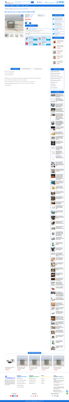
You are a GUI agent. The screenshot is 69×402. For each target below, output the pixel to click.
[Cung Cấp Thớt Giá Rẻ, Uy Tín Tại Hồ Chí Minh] (53, 288)
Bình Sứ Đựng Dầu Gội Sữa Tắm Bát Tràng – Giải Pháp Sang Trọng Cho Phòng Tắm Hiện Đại (60, 110)
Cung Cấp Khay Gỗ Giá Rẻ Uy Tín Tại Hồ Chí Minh (59, 264)
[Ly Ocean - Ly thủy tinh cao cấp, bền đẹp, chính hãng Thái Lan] (53, 193)
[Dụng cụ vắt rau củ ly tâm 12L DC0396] (54, 47)
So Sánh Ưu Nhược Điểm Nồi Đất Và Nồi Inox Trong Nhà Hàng (60, 203)
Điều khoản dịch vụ (32, 383)
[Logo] (9, 2)
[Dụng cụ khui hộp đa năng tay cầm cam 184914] (54, 57)
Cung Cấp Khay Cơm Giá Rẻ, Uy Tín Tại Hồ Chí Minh (60, 336)
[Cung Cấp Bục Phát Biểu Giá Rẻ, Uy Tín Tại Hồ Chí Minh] (53, 308)
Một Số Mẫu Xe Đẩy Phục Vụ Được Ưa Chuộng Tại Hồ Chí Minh (60, 170)
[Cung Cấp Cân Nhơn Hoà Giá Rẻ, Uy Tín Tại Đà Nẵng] (53, 244)
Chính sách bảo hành (20, 385)
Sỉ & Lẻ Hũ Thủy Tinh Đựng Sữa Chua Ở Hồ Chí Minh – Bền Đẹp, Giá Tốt (60, 187)
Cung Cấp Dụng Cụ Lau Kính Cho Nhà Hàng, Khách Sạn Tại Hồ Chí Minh (59, 207)
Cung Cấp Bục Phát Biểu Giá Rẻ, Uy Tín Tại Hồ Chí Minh (60, 308)
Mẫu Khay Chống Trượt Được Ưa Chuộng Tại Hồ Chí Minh (60, 217)
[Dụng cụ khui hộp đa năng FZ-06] (54, 52)
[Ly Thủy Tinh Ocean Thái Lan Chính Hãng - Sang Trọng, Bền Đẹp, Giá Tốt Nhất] (53, 147)
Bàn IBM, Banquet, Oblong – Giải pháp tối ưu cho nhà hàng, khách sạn (60, 100)
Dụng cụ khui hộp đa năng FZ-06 (60, 51)
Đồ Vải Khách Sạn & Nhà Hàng (56, 78)
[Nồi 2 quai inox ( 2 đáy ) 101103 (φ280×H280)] (46, 360)
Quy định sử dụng (19, 378)
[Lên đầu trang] (67, 396)
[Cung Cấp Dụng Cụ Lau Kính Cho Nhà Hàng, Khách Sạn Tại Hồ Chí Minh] (53, 207)
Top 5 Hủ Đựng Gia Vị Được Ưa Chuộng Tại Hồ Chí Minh (60, 269)
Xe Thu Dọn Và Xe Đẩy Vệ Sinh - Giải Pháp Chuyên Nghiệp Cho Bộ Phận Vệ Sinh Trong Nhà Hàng (60, 164)
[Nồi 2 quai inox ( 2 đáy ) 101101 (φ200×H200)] (22, 360)
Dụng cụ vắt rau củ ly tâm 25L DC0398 (60, 41)
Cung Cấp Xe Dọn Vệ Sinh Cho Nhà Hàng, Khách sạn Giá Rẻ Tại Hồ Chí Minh (60, 304)
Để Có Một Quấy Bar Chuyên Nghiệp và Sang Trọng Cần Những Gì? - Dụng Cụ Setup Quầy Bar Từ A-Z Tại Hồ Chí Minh (60, 294)
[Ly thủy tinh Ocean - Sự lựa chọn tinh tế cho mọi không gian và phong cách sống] (53, 182)
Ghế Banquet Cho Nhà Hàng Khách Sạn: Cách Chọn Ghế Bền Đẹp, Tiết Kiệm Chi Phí (59, 95)
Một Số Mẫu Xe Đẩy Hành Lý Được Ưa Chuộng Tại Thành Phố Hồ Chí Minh (59, 152)
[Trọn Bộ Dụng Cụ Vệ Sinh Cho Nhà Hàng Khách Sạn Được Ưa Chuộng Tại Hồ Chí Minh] (53, 283)
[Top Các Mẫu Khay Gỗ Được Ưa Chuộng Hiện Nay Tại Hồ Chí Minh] (53, 259)
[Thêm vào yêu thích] (22, 15)
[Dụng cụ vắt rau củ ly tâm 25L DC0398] (54, 41)
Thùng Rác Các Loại (54, 82)
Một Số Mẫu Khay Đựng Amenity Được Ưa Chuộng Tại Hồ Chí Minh (60, 222)
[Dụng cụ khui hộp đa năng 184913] (54, 62)
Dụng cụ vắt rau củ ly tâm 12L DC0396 (60, 46)
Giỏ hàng (42, 383)
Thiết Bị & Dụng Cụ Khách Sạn (55, 80)
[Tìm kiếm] (32, 2)
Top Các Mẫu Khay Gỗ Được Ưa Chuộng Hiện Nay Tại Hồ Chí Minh (59, 258)
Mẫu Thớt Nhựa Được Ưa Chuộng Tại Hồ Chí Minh (59, 212)
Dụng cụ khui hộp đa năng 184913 (60, 62)
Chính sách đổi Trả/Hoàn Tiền (21, 383)
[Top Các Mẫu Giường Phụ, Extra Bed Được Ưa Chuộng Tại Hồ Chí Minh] (53, 299)
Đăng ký (42, 381)
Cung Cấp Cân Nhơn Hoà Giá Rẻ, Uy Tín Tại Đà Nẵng (59, 243)
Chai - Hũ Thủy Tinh (54, 87)
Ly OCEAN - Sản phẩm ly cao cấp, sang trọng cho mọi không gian (60, 128)
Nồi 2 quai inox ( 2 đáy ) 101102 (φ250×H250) (33, 368)
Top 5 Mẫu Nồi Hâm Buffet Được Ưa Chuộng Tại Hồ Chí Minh (60, 238)
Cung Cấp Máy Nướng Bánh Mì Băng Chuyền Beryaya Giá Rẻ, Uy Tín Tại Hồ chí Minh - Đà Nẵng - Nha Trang (59, 233)
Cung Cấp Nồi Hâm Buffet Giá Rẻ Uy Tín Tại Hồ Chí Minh (59, 327)
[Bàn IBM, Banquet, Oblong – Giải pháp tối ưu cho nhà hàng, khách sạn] (53, 100)
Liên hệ (27, 5)
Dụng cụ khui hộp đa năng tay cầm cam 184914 (60, 57)
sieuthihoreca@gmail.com (49, 2)
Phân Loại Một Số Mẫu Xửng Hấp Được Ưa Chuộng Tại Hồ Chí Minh (60, 133)
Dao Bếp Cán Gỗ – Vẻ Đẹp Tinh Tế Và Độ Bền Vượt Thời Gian (59, 142)
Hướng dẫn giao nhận (32, 381)
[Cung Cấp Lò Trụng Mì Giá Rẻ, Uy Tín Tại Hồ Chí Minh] (53, 347)
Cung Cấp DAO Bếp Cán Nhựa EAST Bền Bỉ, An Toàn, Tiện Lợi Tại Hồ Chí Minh (59, 138)
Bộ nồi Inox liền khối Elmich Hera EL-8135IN (10, 368)
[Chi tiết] (36, 37)
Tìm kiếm (42, 378)
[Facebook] (67, 391)
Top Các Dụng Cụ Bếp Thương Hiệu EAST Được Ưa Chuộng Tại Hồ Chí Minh (60, 254)
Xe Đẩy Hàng (53, 84)
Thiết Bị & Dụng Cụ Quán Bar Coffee (56, 76)
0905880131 (41, 2)
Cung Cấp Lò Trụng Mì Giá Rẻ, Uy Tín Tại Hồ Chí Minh (59, 347)
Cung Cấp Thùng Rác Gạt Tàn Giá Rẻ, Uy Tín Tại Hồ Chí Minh (59, 249)
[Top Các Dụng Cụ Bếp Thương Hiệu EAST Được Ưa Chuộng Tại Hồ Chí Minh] (53, 253)
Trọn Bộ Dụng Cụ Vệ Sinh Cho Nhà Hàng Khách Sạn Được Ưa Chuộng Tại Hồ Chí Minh (60, 283)
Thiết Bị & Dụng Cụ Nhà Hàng (55, 73)
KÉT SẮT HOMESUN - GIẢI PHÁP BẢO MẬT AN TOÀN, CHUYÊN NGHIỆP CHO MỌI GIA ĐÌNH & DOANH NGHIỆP (59, 123)
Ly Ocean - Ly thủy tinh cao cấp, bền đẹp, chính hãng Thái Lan (59, 192)
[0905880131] (67, 393)
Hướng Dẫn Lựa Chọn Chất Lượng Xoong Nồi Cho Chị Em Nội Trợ (59, 312)
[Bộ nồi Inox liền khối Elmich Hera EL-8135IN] (10, 360)
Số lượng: (26, 21)
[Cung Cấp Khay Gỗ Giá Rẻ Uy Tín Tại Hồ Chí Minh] (53, 264)
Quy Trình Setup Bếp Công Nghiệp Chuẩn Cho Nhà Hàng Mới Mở (60, 197)
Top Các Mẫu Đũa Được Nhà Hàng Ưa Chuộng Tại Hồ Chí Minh (59, 279)
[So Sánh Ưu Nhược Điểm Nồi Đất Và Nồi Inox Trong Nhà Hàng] (53, 202)
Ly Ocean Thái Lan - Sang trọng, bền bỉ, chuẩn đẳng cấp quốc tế (60, 157)
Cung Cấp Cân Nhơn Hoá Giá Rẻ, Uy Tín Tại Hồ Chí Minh (59, 341)
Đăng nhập (43, 380)
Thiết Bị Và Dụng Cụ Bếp (55, 71)
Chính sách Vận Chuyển (20, 381)
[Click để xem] (14, 23)
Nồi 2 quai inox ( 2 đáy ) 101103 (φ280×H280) (45, 368)
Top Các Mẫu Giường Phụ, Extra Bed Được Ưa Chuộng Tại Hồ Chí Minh (60, 298)
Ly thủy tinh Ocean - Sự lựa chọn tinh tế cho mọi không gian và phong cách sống (60, 182)
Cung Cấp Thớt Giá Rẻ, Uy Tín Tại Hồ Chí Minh (59, 287)
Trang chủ (7, 5)
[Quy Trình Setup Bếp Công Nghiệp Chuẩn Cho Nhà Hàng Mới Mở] (53, 198)
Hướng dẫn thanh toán (32, 380)
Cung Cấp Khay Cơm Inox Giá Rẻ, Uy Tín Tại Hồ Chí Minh (59, 274)
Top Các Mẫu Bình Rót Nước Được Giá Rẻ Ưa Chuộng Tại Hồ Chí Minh (60, 331)
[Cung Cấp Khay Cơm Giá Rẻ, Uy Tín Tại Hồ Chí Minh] (53, 337)
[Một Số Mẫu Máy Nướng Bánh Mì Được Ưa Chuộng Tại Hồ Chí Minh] (53, 228)
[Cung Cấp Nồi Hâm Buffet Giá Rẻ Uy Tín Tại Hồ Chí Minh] (53, 327)
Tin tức (23, 5)
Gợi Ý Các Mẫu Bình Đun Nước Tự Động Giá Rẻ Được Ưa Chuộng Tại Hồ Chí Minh (60, 323)
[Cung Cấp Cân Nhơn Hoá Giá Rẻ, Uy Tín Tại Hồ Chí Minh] (53, 342)
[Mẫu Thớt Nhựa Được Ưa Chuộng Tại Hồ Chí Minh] (53, 212)
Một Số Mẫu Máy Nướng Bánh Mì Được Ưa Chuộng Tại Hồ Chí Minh (60, 227)
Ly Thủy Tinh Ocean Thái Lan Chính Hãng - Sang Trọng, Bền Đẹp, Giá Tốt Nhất (59, 148)
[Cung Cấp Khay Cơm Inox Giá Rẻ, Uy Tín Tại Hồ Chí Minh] (53, 274)
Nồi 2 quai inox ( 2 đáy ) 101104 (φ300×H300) (58, 368)
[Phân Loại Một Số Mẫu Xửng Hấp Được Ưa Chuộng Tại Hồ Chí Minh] (53, 133)
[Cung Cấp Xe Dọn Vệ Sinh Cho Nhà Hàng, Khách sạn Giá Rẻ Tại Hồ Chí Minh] (53, 304)
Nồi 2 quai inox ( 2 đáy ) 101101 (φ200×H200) (21, 368)
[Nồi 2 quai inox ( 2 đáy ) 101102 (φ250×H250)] (34, 360)
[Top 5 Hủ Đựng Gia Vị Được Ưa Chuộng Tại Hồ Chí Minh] (53, 269)
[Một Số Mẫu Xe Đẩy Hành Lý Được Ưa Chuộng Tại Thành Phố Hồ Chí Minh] (53, 152)
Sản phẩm (17, 5)
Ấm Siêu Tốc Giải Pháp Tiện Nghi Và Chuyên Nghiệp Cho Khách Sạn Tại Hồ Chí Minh (59, 105)
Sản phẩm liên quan (34, 352)
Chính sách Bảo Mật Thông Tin (21, 380)
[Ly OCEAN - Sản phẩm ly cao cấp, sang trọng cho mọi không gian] (53, 128)
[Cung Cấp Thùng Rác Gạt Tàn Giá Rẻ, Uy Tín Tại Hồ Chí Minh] (53, 249)
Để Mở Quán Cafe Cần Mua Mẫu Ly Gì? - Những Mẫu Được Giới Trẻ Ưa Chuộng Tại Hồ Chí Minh (60, 318)
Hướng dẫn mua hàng (32, 378)
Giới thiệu (12, 5)
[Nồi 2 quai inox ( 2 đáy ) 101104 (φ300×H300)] (58, 360)
